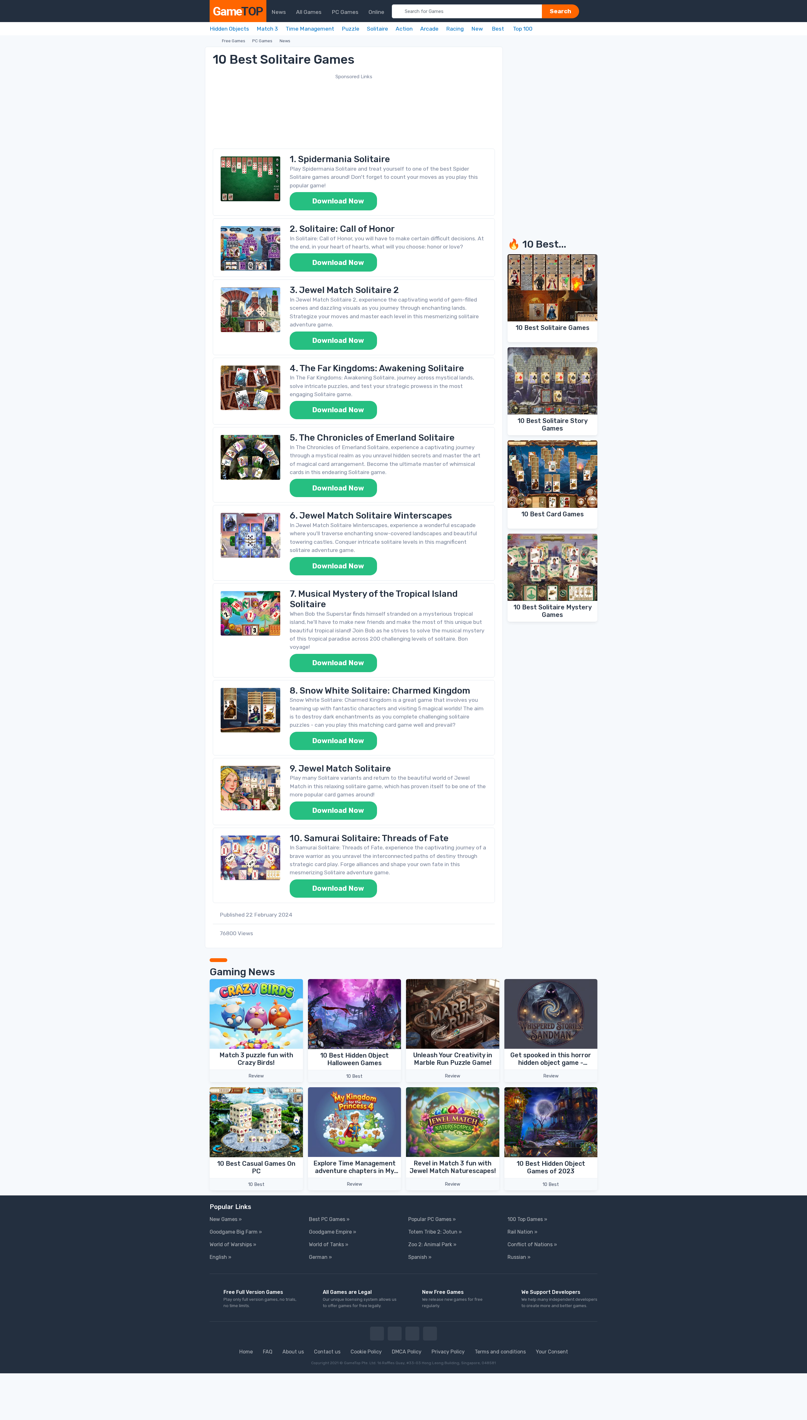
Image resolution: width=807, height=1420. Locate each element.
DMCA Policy (406, 1352)
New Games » (226, 1219)
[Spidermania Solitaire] (250, 178)
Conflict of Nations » (532, 1244)
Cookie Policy (366, 1352)
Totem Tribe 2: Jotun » (435, 1232)
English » (220, 1257)
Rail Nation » (522, 1232)
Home (246, 1352)
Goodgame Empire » (332, 1232)
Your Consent (552, 1352)
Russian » (519, 1257)
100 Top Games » (527, 1219)
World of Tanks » (328, 1244)
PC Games (262, 40)
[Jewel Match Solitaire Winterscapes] (250, 535)
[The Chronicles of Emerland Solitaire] (250, 457)
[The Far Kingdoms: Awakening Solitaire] (250, 388)
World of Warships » (233, 1244)
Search (560, 11)
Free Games (233, 40)
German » (320, 1257)
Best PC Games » (329, 1219)
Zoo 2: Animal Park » (432, 1244)
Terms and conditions (500, 1352)
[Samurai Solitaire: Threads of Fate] (250, 858)
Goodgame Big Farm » (236, 1232)
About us (293, 1352)
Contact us (327, 1352)
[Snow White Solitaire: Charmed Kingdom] (250, 710)
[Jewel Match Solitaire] (250, 788)
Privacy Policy (448, 1352)
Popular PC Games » (432, 1219)
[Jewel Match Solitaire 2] (250, 309)
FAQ (267, 1352)
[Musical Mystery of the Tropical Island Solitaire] (250, 613)
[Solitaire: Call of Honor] (250, 248)
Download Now (337, 201)
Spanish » (420, 1257)
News (285, 40)
